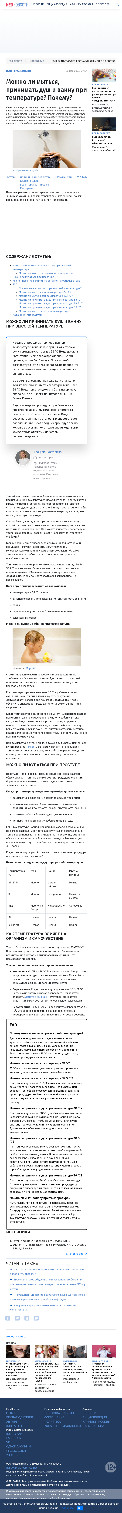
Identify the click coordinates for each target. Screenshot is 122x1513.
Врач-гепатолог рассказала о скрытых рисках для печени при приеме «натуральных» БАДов (104, 94)
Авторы (12, 1421)
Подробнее (67, 1508)
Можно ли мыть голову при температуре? (44, 311)
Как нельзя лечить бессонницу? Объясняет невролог (102, 140)
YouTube (12, 1455)
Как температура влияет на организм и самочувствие (46, 280)
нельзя (30, 746)
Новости (38, 4)
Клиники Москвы (81, 4)
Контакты (14, 1426)
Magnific (31, 668)
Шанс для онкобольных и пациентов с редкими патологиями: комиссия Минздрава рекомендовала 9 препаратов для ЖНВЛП (46, 1372)
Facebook (13, 1438)
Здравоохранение (43, 1361)
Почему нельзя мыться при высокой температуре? (50, 288)
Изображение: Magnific (25, 170)
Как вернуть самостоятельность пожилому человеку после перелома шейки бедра (75, 1369)
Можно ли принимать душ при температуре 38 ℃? (50, 299)
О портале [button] (102, 4)
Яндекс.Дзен (16, 1451)
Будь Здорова (93, 1426)
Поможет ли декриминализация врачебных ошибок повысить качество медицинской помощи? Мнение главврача (103, 1370)
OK (79, 1508)
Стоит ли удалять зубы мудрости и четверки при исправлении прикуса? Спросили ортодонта (17, 1369)
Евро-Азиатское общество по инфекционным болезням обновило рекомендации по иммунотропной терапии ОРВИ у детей (47, 1284)
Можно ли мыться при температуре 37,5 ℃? (46, 295)
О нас (10, 1413)
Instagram (14, 1433)
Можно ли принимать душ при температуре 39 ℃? (50, 307)
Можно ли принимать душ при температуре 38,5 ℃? (51, 303)
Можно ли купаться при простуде (33, 276)
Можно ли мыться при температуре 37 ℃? (45, 292)
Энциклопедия (57, 4)
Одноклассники (19, 1446)
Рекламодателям (20, 1417)
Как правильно (18, 71)
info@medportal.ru (21, 1467)
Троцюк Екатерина (47, 452)
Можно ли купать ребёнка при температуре (46, 273)
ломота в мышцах (36, 996)
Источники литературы (27, 314)
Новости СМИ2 (16, 1336)
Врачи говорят (101, 84)
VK (8, 1442)
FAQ (15, 284)
